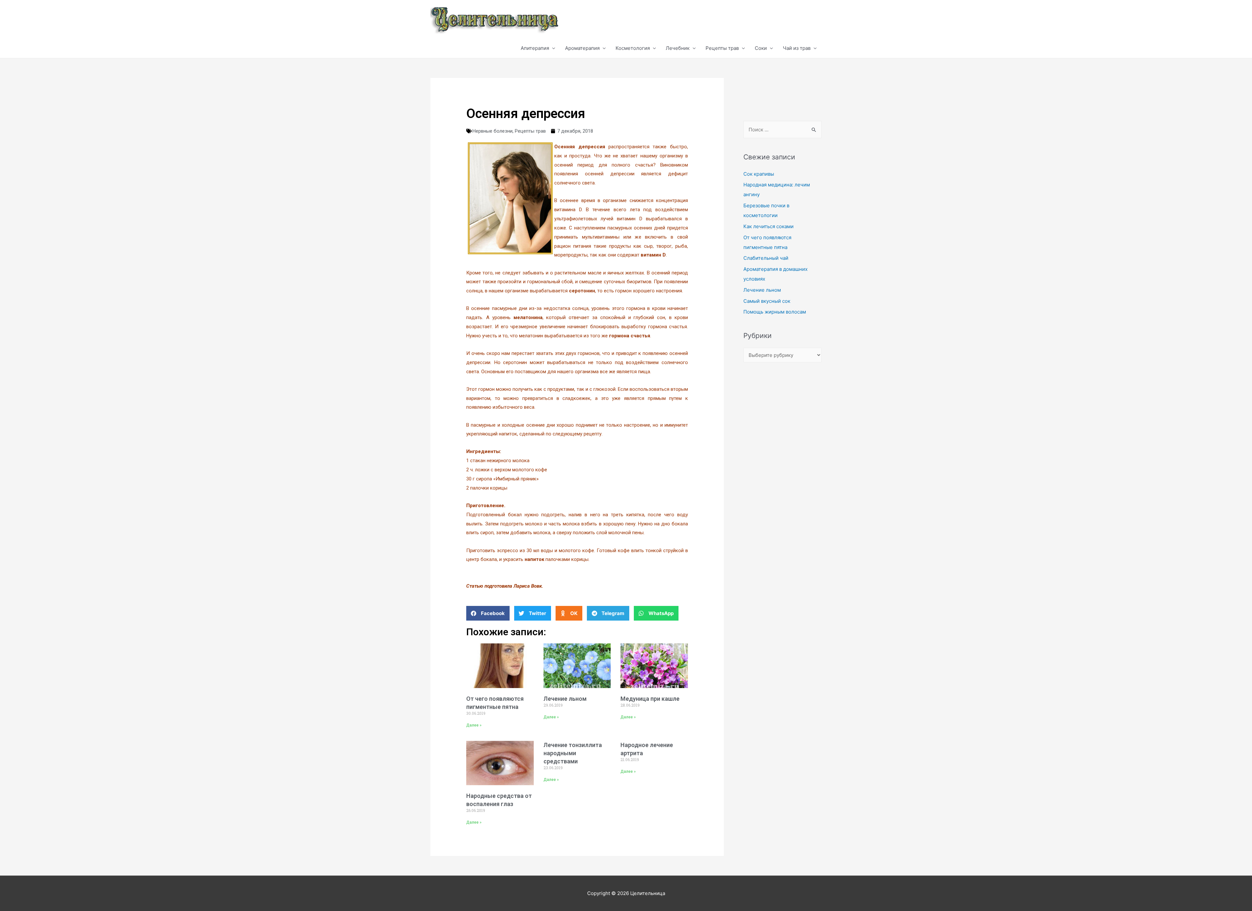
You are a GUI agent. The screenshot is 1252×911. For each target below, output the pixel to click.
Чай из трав (797, 48)
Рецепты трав (722, 48)
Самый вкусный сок (766, 301)
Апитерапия (535, 48)
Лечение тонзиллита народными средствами (573, 753)
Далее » (474, 725)
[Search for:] (782, 129)
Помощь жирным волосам (774, 312)
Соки (761, 48)
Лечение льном (565, 698)
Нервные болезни (492, 131)
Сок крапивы (758, 174)
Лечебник (678, 48)
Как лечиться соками (768, 226)
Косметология (633, 48)
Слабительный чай (765, 258)
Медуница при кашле (649, 698)
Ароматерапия (582, 48)
